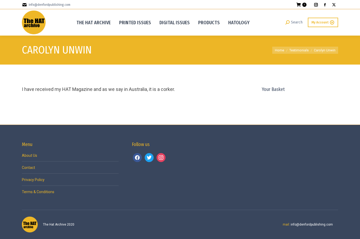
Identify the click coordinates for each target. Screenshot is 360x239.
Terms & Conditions (38, 192)
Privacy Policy (33, 180)
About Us (29, 155)
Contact (28, 167)
